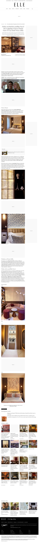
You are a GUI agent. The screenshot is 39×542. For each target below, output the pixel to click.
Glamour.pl (2, 535)
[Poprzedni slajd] (1, 510)
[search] (32, 8)
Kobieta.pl (21, 535)
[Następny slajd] (37, 510)
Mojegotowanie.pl (12, 535)
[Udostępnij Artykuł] (24, 55)
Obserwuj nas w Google (19, 54)
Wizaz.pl (29, 535)
